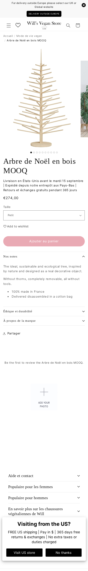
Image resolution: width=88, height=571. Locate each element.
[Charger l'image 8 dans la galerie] (51, 152)
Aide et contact (20, 475)
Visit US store (24, 553)
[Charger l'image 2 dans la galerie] (34, 152)
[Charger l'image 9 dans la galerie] (54, 152)
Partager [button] (13, 333)
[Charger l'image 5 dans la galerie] (42, 152)
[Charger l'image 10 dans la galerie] (57, 152)
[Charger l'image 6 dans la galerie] (45, 152)
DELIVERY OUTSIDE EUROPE (44, 13)
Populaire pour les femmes (30, 486)
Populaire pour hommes (28, 497)
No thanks (63, 553)
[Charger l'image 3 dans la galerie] (37, 152)
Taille (7, 207)
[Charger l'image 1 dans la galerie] (31, 152)
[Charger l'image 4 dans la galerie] (40, 152)
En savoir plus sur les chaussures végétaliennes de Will (35, 511)
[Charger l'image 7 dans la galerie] (48, 152)
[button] (8, 25)
